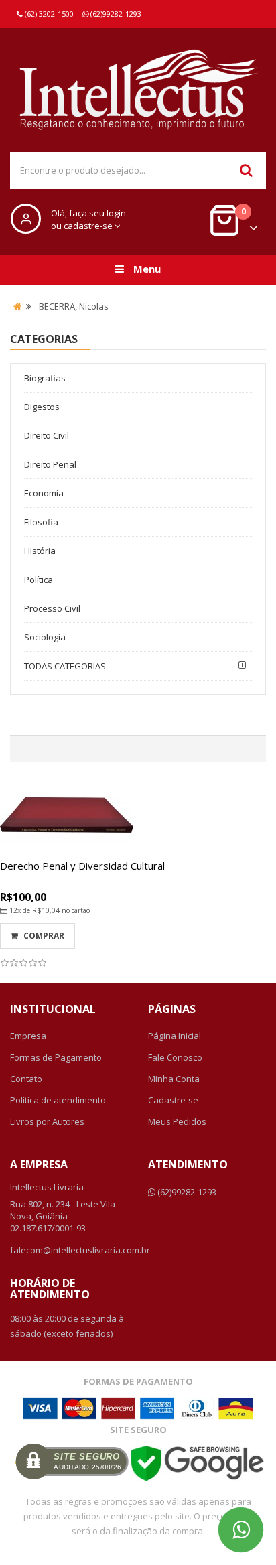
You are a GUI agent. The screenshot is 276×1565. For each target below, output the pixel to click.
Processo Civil (52, 608)
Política (38, 579)
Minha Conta (174, 1079)
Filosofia (41, 522)
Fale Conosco (175, 1057)
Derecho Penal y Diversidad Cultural (82, 865)
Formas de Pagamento (56, 1057)
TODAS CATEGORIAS (65, 666)
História (40, 551)
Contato (26, 1079)
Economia (44, 493)
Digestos (42, 407)
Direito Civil (46, 435)
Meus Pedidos (177, 1121)
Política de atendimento (58, 1100)
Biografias (45, 378)
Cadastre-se (173, 1100)
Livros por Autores (47, 1121)
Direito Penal (50, 464)
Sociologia (45, 637)
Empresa (28, 1036)
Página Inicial (174, 1036)
